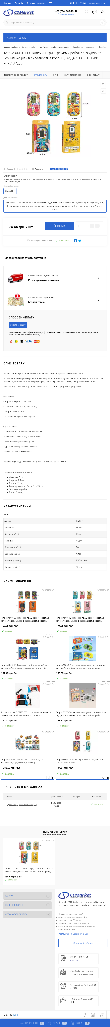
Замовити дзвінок (66, 14)
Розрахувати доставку (41, 241)
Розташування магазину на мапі (73, 934)
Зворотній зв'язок (83, 943)
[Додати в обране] (103, 84)
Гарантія (19, 3)
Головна (7, 3)
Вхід (72, 3)
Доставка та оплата (35, 3)
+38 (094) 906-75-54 (66, 11)
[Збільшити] (55, 121)
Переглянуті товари (55, 831)
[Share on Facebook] (75, 240)
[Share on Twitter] (79, 240)
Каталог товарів (16, 37)
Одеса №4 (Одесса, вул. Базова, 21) (22, 805)
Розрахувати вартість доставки (24, 258)
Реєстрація (81, 3)
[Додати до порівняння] (103, 91)
